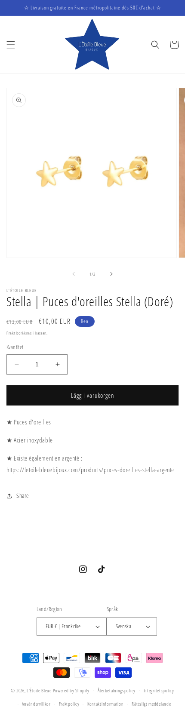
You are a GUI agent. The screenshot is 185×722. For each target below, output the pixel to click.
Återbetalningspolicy (117, 690)
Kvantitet (15, 347)
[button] (10, 44)
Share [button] (22, 496)
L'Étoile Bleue (39, 690)
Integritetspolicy (159, 690)
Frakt (10, 333)
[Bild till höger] (111, 273)
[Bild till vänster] (73, 273)
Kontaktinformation (105, 703)
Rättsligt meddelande (151, 703)
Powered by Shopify (71, 690)
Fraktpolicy (69, 703)
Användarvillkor (36, 703)
